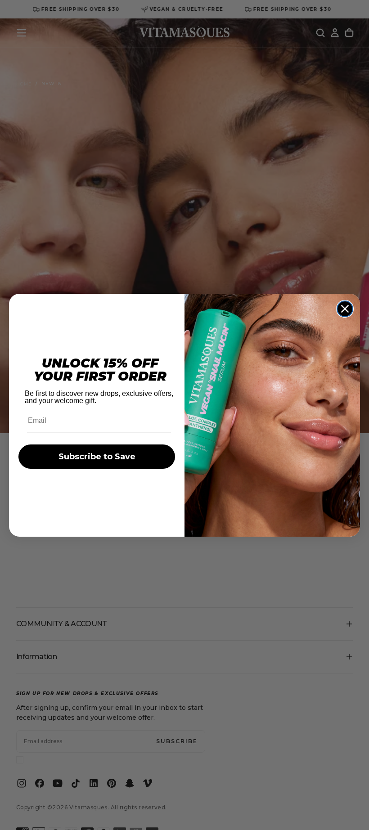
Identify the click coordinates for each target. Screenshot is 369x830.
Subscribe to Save (96, 457)
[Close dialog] (345, 309)
